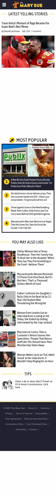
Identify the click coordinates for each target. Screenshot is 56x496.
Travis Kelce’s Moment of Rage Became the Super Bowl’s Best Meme (25, 24)
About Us (32, 408)
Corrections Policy (14, 424)
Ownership (21, 429)
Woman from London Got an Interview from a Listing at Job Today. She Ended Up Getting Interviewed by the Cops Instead (34, 317)
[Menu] (4, 4)
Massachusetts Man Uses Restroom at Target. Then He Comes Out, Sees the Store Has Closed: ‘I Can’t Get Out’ (31, 224)
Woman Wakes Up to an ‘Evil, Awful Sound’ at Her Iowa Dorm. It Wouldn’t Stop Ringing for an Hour (35, 358)
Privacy (9, 413)
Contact (33, 429)
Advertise (45, 408)
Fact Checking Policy (37, 424)
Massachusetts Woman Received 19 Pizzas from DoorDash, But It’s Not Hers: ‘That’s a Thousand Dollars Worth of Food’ (35, 279)
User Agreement (13, 418)
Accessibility (41, 413)
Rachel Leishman (12, 31)
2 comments (36, 31)
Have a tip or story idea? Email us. (34, 381)
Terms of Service (24, 413)
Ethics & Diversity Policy (36, 418)
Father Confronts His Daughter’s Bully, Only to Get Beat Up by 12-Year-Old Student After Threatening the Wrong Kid (34, 298)
